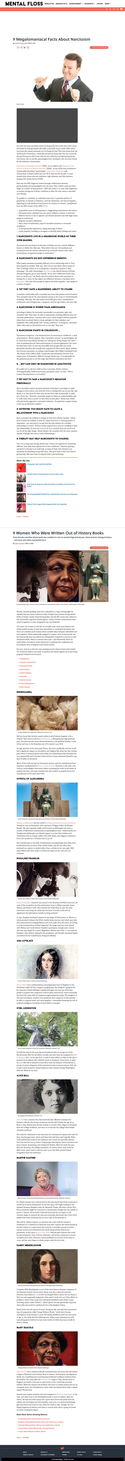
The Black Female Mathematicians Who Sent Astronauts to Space (40, 1422)
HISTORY (100, 4)
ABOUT (25, 1452)
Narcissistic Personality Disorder (29, 166)
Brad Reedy (47, 271)
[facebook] (106, 9)
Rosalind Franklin (26, 666)
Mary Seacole (25, 687)
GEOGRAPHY (89, 4)
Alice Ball (23, 676)
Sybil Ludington (25, 673)
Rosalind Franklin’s (24, 902)
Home (19, 516)
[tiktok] (117, 9)
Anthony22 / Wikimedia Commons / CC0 (49, 1048)
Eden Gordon (19, 543)
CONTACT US (44, 1452)
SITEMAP (64, 1455)
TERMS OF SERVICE (28, 1455)
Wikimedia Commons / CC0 (35, 1116)
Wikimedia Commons (64, 1198)
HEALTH (25, 516)
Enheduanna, (45, 739)
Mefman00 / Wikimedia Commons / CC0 (41, 732)
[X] (110, 9)
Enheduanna (24, 659)
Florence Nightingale (65, 1394)
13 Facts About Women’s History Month (32, 1431)
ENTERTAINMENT (75, 4)
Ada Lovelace (25, 669)
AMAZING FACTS (61, 4)
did (66, 930)
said (36, 1294)
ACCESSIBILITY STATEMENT (48, 1455)
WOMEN (26, 1437)
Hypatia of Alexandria (28, 662)
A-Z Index (79, 1455)
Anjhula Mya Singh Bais (55, 171)
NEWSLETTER (49, 4)
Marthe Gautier (25, 680)
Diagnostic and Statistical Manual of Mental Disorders (45, 167)
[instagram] (114, 9)
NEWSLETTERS (66, 1452)
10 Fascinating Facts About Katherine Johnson (34, 1419)
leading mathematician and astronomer (60, 823)
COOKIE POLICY (97, 1452)
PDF (44, 206)
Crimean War (46, 1379)
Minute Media (58, 1459)
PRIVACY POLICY (81, 1452)
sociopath (20, 281)
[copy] (28, 47)
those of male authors (46, 766)
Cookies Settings (97, 1455)
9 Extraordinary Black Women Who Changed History (36, 1428)
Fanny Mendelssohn (27, 683)
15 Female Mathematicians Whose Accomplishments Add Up (39, 1425)
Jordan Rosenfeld (21, 43)
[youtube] (121, 9)
